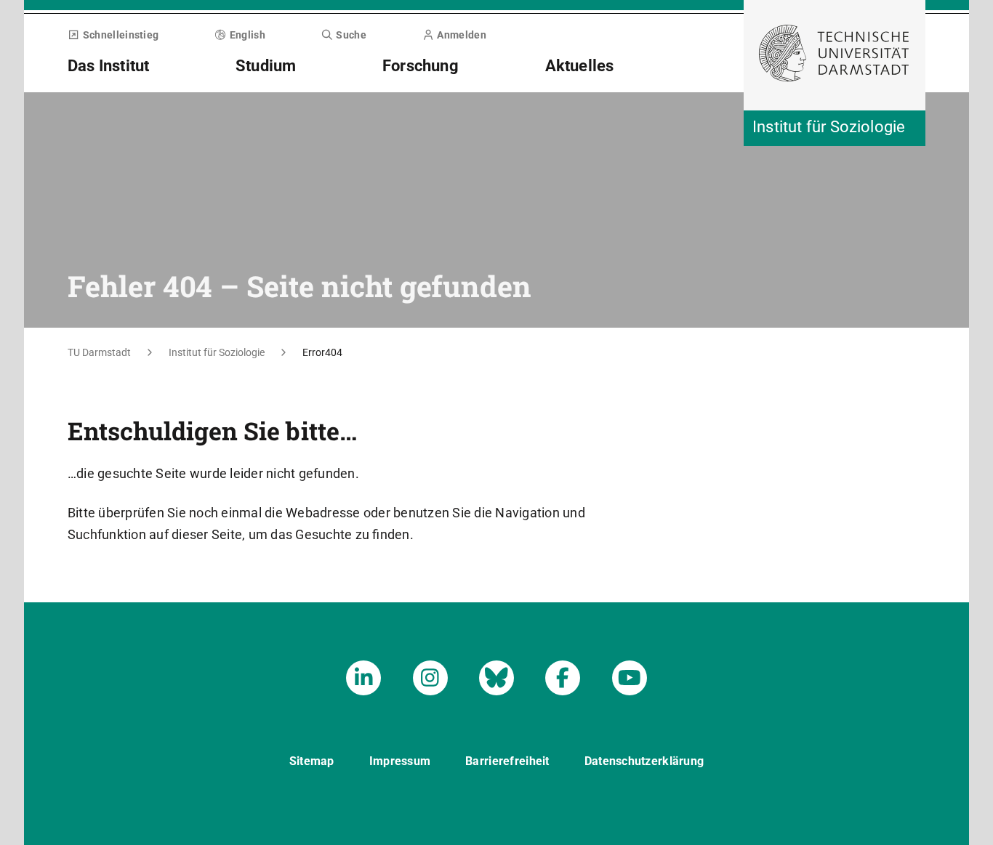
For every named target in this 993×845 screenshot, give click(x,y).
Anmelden (461, 35)
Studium (266, 66)
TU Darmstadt (99, 352)
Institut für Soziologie (217, 352)
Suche (351, 35)
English (247, 35)
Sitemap (311, 761)
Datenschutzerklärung (644, 761)
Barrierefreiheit (507, 761)
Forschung (420, 66)
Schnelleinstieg (120, 35)
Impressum (400, 761)
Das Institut (108, 66)
